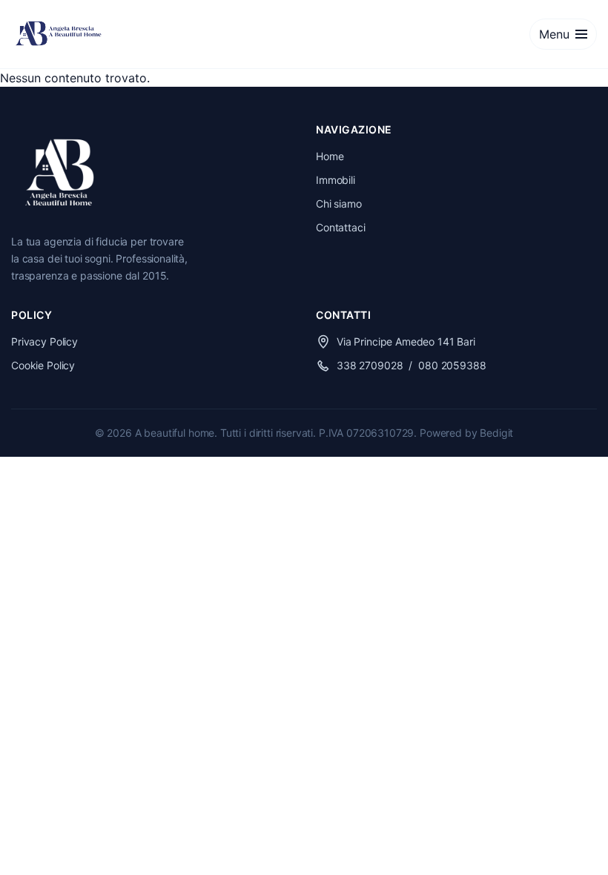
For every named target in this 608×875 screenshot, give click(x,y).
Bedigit (496, 432)
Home (329, 156)
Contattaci (341, 227)
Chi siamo (339, 203)
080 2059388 (452, 365)
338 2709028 (370, 365)
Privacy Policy (44, 341)
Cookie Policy (43, 365)
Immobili (335, 180)
